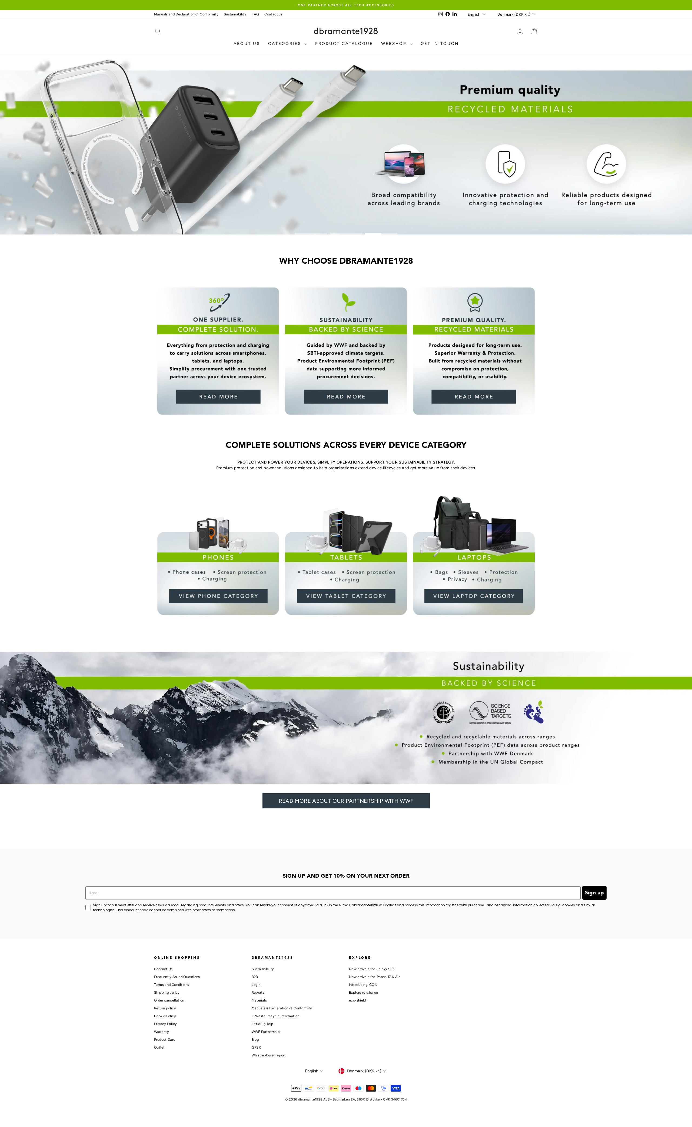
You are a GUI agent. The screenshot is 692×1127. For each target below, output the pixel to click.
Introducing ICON (363, 985)
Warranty (161, 1032)
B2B (255, 977)
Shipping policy (167, 992)
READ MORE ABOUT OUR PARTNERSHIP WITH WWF (346, 801)
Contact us (273, 14)
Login (256, 985)
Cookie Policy (165, 1016)
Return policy (165, 1008)
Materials (259, 1000)
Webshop (394, 43)
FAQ (255, 14)
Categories (285, 43)
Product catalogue (344, 43)
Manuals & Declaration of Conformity (282, 1008)
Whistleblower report (269, 1055)
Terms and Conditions (171, 985)
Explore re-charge (363, 992)
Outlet (159, 1047)
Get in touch (440, 43)
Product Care (164, 1039)
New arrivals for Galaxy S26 (371, 969)
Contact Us (163, 969)
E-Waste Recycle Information (276, 1016)
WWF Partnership (266, 1032)
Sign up (594, 892)
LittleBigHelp (263, 1024)
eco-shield (357, 1000)
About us (247, 43)
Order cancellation (169, 1000)
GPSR (256, 1047)
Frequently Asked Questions (177, 977)
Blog (255, 1039)
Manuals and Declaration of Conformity (186, 14)
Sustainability (235, 14)
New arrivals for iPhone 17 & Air (374, 977)
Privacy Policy (165, 1024)
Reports (258, 992)
